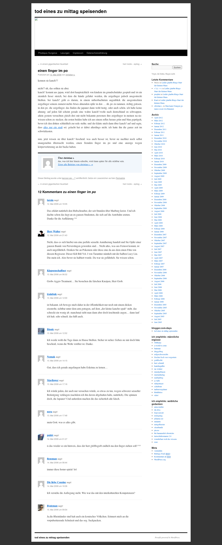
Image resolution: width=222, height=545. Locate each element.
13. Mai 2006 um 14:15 (57, 360)
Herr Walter (53, 231)
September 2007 (160, 243)
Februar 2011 (159, 132)
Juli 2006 (157, 284)
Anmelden (158, 450)
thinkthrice (158, 392)
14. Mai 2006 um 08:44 (57, 462)
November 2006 (160, 272)
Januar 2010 (159, 161)
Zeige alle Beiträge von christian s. (75, 164)
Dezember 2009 (160, 164)
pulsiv (50, 435)
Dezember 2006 (160, 269)
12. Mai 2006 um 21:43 (57, 235)
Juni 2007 (158, 252)
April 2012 (158, 117)
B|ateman (52, 505)
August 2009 (159, 176)
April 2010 (158, 152)
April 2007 (158, 258)
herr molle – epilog (132, 64)
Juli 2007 (157, 249)
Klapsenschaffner (56, 270)
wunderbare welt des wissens (165, 439)
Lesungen (65, 52)
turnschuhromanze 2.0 (162, 436)
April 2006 (158, 293)
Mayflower (53, 380)
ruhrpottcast (158, 383)
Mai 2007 (158, 255)
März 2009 (158, 190)
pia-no (156, 430)
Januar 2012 (159, 126)
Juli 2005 (157, 319)
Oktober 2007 (159, 240)
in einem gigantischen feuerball (53, 64)
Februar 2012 (159, 123)
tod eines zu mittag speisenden (71, 10)
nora (49, 411)
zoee (156, 442)
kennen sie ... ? (68, 178)
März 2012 (158, 120)
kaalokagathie (159, 366)
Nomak (51, 356)
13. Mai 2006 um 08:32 (57, 274)
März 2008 (158, 225)
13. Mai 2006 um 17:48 (57, 415)
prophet (157, 94)
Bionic (50, 329)
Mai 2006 (158, 290)
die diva (157, 409)
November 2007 (160, 237)
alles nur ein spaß (53, 127)
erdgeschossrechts (161, 354)
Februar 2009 (159, 193)
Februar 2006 (159, 298)
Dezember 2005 (160, 304)
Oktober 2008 (159, 205)
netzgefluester (159, 424)
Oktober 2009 (159, 170)
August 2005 (159, 316)
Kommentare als (162, 456)
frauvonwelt (158, 412)
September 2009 (160, 173)
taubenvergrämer (160, 389)
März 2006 (158, 295)
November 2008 (160, 202)
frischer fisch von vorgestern (165, 357)
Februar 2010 (159, 158)
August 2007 (159, 246)
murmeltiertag (159, 374)
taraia (50, 200)
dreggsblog (158, 351)
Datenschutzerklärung (97, 52)
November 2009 (160, 167)
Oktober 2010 (159, 144)
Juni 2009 (158, 182)
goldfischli (158, 360)
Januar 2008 (159, 231)
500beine (157, 342)
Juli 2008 (157, 214)
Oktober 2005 (159, 310)
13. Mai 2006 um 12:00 (57, 297)
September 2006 (160, 278)
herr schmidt (159, 363)
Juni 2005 (158, 322)
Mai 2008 (158, 220)
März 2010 (158, 155)
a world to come (160, 345)
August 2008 (159, 211)
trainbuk (52, 294)
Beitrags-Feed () (162, 453)
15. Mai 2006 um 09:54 (57, 509)
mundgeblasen (159, 371)
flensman (52, 458)
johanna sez (158, 418)
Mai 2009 (158, 184)
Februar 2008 (159, 228)
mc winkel (158, 369)
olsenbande (158, 427)
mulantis (157, 421)
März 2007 (158, 260)
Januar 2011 (159, 135)
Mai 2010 (158, 149)
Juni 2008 (158, 217)
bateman (157, 348)
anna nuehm (158, 407)
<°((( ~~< (158, 88)
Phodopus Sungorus (47, 52)
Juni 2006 (158, 287)
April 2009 (158, 187)
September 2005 (160, 313)
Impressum (78, 52)
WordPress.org (160, 459)
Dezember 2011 (160, 129)
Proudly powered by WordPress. (167, 537)
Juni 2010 (158, 146)
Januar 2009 (159, 196)
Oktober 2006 (159, 275)
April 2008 (158, 222)
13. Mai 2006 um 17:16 (57, 384)
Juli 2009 (157, 179)
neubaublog (158, 377)
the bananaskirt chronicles (164, 433)
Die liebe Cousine (56, 482)
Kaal (156, 100)
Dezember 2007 (160, 234)
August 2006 (159, 281)
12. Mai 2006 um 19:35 (57, 203)
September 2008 (160, 208)
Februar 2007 (159, 263)
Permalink (120, 178)
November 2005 (160, 307)
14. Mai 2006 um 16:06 (57, 486)
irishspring (158, 415)
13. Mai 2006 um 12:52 (57, 333)
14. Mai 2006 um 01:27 (57, 439)
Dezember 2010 (160, 138)
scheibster (158, 386)
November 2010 (160, 141)
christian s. (70, 74)
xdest (156, 395)
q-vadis (157, 380)
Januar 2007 (159, 266)
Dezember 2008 (160, 199)
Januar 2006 (159, 301)
